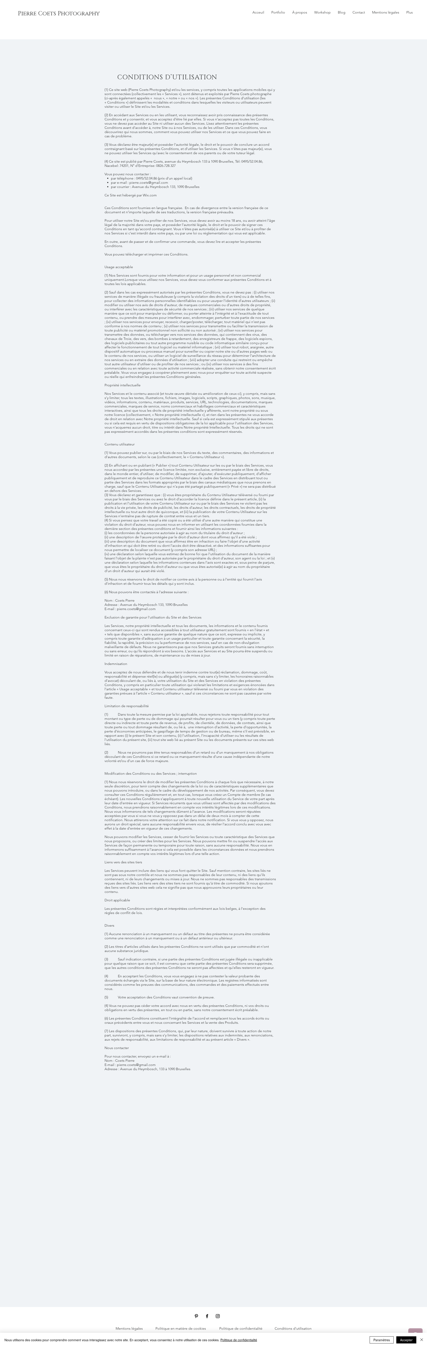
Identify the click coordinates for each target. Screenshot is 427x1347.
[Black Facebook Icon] (207, 1316)
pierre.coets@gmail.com (148, 182)
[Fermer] (421, 1339)
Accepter (406, 1340)
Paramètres (381, 1340)
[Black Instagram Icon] (217, 1316)
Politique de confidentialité (238, 1340)
